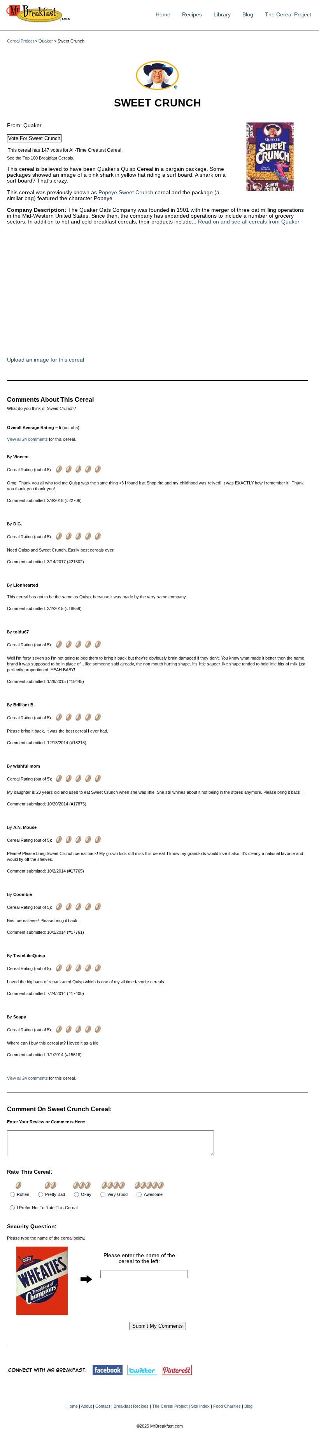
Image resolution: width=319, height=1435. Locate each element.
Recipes (192, 15)
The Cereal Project (288, 15)
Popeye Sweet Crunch (125, 192)
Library (222, 15)
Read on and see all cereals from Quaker (249, 222)
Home (163, 15)
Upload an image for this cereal (45, 360)
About (86, 1406)
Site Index (200, 1406)
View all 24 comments (27, 439)
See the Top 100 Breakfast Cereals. (40, 158)
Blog (247, 15)
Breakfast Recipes (131, 1406)
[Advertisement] (123, 294)
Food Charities (227, 1406)
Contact (102, 1406)
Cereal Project (20, 41)
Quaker (46, 41)
